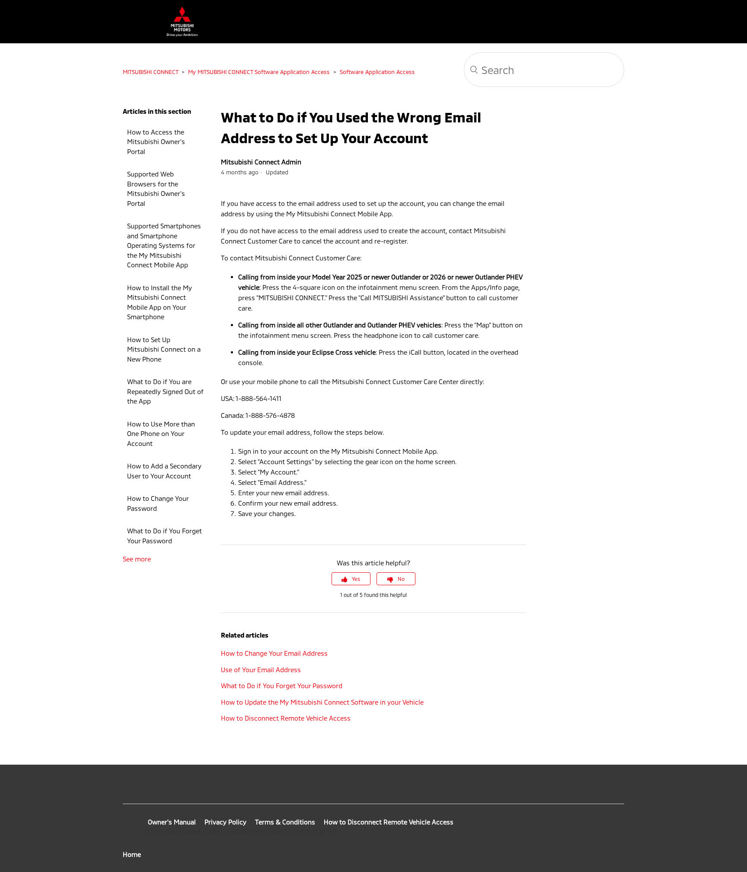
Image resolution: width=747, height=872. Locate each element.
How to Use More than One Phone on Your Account (161, 433)
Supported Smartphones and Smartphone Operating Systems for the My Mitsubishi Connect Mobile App (164, 245)
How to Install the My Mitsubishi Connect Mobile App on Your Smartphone (159, 302)
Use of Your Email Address (261, 669)
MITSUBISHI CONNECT (150, 71)
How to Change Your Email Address (274, 653)
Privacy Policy (225, 822)
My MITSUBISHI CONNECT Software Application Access (259, 71)
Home (132, 854)
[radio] (351, 578)
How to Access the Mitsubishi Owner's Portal (156, 141)
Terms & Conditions (285, 822)
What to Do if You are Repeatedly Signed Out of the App (165, 391)
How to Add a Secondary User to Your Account (164, 471)
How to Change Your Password (157, 503)
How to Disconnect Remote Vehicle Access (286, 718)
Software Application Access (377, 71)
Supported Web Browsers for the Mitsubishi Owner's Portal (156, 188)
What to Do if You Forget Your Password (164, 536)
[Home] (178, 34)
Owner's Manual (172, 822)
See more (137, 559)
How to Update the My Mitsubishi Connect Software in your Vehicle (322, 702)
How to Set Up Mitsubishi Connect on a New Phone (164, 349)
